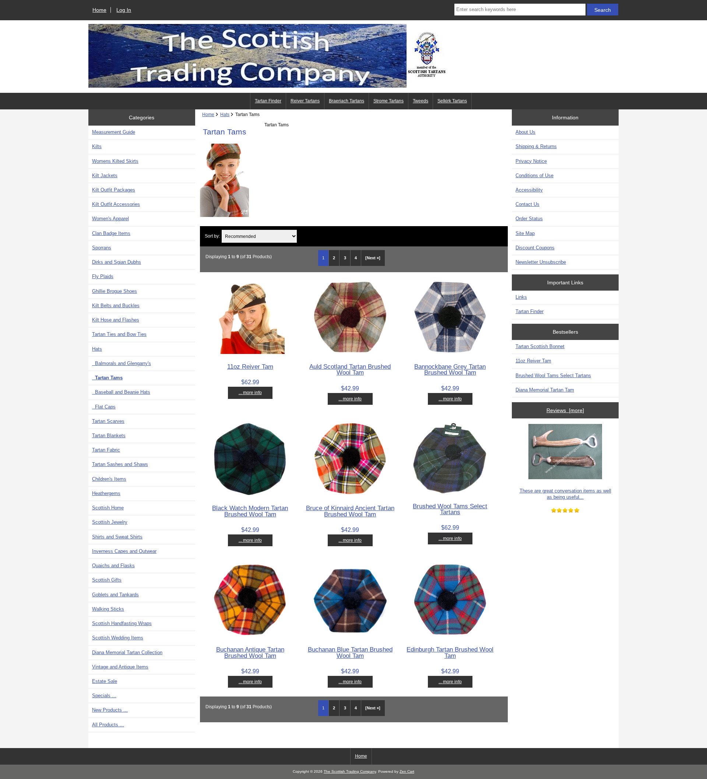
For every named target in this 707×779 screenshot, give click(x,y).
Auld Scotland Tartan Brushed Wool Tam (350, 369)
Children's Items (109, 479)
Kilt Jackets (104, 175)
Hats (224, 114)
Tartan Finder (268, 100)
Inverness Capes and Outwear (124, 551)
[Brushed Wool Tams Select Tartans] (450, 491)
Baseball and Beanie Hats (121, 392)
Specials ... (104, 695)
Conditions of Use (534, 175)
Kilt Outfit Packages (113, 190)
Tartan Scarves (108, 421)
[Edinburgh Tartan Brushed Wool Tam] (450, 635)
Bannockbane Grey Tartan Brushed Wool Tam (450, 369)
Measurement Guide (113, 132)
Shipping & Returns (536, 146)
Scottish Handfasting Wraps (122, 623)
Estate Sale (104, 681)
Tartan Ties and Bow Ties (119, 334)
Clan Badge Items (111, 233)
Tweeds (420, 100)
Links (521, 297)
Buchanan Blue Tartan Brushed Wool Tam (350, 652)
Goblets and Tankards (115, 594)
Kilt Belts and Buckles (116, 305)
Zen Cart (407, 771)
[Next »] (372, 258)
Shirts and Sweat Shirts (117, 537)
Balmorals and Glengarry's (121, 363)
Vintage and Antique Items (120, 667)
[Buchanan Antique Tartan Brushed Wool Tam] (250, 635)
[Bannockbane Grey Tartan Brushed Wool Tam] (450, 352)
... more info (250, 392)
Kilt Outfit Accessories (116, 204)
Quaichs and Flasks (113, 565)
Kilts (97, 146)
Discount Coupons (535, 247)
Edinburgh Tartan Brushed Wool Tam (450, 652)
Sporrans (101, 247)
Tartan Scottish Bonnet (540, 346)
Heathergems (106, 493)
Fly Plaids (102, 276)
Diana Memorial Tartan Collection (127, 652)
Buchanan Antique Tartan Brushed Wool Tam (250, 652)
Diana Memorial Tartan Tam (545, 390)
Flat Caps (104, 407)
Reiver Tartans (305, 100)
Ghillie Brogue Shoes (114, 291)
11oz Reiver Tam (250, 366)
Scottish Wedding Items (117, 638)
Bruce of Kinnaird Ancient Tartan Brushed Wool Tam (350, 510)
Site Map (525, 233)
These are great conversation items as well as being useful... (565, 493)
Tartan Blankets (109, 435)
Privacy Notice (531, 161)
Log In (123, 10)
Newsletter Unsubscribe (541, 262)
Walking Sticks (108, 609)
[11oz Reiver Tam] (250, 352)
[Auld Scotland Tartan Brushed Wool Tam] (350, 352)
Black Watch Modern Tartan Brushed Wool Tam (250, 510)
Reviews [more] (565, 410)
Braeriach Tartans (346, 100)
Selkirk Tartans (452, 100)
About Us (525, 132)
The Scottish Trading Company (350, 771)
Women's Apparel (110, 218)
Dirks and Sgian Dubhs (116, 262)
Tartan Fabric (106, 450)
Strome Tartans (388, 100)
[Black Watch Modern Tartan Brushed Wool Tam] (250, 494)
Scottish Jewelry (109, 522)
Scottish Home (108, 507)
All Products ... (108, 724)
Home (99, 10)
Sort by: (212, 236)
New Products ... (110, 710)
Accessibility (529, 190)
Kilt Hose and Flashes (115, 320)
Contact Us (527, 204)
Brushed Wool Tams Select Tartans (450, 509)
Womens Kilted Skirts (115, 161)
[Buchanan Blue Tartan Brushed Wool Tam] (350, 635)
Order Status (529, 218)
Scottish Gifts (107, 580)
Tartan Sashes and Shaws (120, 464)
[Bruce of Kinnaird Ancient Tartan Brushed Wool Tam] (350, 494)
